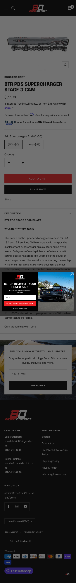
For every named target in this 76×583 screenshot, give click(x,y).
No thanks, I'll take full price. (20, 308)
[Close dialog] (71, 274)
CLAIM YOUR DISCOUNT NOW (19, 304)
